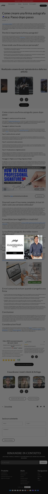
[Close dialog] (41, 236)
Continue (15, 253)
